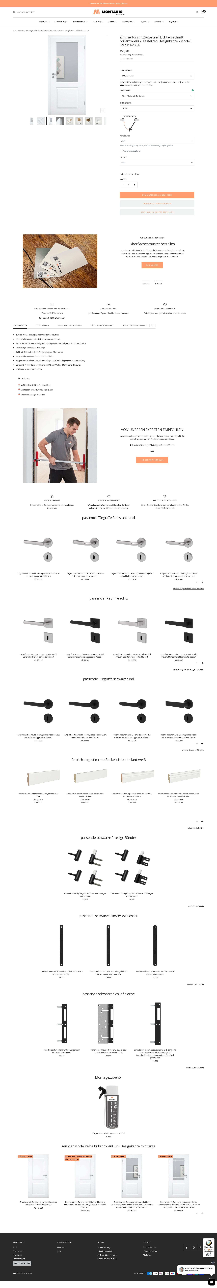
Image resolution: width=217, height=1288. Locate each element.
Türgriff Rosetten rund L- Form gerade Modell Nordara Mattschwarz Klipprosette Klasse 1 (131, 736)
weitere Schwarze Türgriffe (193, 750)
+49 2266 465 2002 (167, 445)
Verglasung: (125, 136)
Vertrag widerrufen (22, 1263)
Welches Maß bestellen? (134, 325)
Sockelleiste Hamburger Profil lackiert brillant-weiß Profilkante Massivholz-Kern (178, 795)
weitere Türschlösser (195, 984)
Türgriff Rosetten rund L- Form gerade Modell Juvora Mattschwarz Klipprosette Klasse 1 (85, 736)
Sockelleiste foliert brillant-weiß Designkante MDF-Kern (38, 795)
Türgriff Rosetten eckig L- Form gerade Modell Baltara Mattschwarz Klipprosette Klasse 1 (85, 655)
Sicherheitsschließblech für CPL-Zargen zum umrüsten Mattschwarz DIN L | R (108, 1051)
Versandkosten (138, 55)
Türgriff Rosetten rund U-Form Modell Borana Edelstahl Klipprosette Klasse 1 (85, 574)
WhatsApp (147, 1255)
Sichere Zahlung (103, 1247)
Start (14, 31)
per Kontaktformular (152, 460)
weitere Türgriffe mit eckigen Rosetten (188, 669)
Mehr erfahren (121, 3)
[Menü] (212, 1239)
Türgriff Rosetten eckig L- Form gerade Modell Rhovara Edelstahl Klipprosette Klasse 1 (132, 655)
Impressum (17, 1255)
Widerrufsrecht (19, 1259)
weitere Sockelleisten (195, 828)
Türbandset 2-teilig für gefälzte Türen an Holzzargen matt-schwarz (85, 894)
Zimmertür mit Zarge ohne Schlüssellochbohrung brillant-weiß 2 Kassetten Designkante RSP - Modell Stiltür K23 (85, 1204)
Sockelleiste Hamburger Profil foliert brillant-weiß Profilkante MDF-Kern (132, 795)
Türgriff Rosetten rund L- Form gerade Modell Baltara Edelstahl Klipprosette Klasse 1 (38, 574)
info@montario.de (150, 1251)
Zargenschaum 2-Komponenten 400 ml (109, 1133)
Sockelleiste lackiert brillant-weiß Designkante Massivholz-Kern (85, 795)
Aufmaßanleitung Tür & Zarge (32, 394)
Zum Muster (152, 265)
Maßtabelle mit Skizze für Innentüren (35, 385)
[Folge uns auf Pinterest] (200, 1247)
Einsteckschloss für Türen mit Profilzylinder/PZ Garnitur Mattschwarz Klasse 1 (108, 972)
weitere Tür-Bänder (196, 906)
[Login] (197, 12)
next (202, 582)
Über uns (61, 1247)
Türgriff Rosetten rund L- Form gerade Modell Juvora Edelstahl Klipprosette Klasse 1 (132, 574)
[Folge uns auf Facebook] (186, 1247)
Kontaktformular (149, 1247)
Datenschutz (18, 1251)
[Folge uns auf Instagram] (193, 1247)
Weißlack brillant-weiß (70, 325)
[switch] (208, 1254)
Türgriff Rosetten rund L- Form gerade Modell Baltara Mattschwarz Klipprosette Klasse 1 (38, 736)
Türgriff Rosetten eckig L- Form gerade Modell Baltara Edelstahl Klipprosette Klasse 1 (38, 655)
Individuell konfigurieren (157, 204)
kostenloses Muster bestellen (157, 212)
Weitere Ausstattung (131, 151)
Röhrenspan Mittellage (102, 325)
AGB (15, 1247)
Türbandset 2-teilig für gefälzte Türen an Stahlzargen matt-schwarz (132, 894)
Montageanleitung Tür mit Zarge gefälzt (36, 390)
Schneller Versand (104, 1251)
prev (197, 582)
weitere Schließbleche (195, 1068)
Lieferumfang (42, 325)
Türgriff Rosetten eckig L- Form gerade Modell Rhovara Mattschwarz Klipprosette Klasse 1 (178, 655)
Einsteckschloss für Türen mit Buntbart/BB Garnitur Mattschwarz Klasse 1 (62, 972)
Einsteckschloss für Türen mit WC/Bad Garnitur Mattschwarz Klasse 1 (155, 972)
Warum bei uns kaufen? (106, 1259)
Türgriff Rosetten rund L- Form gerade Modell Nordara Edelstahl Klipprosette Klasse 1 (178, 574)
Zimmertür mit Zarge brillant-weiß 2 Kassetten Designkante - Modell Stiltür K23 (38, 1203)
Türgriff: (123, 157)
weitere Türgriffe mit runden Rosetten (188, 588)
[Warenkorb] (202, 12)
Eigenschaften (20, 325)
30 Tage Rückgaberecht (107, 1255)
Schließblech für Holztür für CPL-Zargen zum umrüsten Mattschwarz (62, 1051)
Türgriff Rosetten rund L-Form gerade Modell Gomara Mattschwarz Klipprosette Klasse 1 (178, 736)
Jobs (59, 1251)
